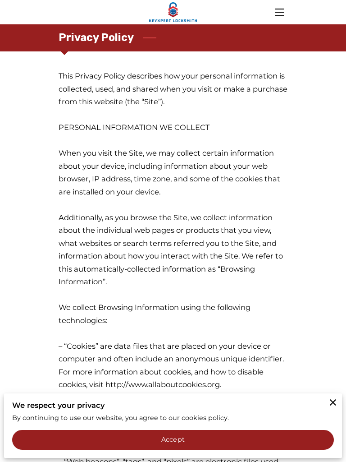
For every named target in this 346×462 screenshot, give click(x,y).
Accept (173, 439)
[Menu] (279, 12)
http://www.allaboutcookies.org (162, 384)
